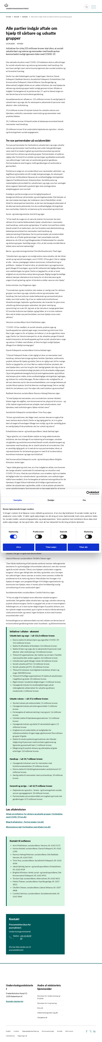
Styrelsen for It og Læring (47, 1003)
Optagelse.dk (42, 1017)
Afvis (18, 547)
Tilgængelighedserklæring (30, 1031)
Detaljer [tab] (51, 500)
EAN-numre (69, 1031)
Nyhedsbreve (10, 1036)
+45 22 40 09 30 (25, 937)
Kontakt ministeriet (14, 1001)
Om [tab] (84, 500)
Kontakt (59, 1031)
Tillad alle (83, 547)
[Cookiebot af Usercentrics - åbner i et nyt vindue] (88, 493)
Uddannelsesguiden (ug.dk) (47, 1013)
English (8, 1031)
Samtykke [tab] (17, 500)
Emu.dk (40, 1008)
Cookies (16, 1031)
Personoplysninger (48, 1031)
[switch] (38, 537)
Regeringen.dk (22, 1036)
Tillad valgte (51, 547)
